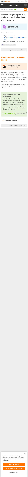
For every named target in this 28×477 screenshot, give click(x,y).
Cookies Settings (13, 472)
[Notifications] (26, 1)
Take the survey (8, 113)
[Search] (25, 5)
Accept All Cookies (14, 464)
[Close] (25, 453)
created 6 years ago (12, 27)
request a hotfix (20, 78)
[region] (14, 464)
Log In (22, 1)
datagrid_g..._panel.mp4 (9, 44)
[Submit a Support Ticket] (25, 9)
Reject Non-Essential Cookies (14, 468)
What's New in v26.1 (10, 99)
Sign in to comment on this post (17, 50)
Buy (18, 1)
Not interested (21, 113)
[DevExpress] (5, 1)
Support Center (14, 5)
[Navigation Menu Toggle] (2, 5)
